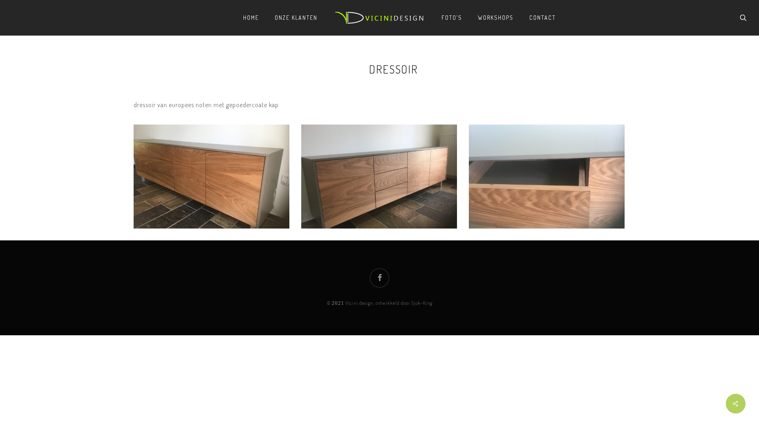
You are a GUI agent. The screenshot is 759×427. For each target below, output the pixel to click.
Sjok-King (422, 303)
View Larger (213, 171)
